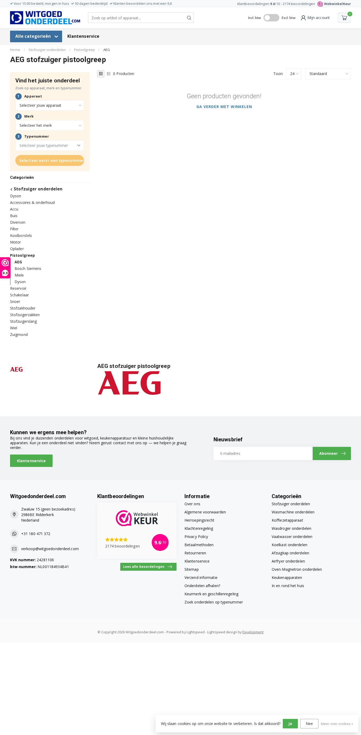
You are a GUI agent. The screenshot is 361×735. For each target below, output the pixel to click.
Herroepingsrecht (199, 520)
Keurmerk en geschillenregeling (211, 593)
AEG (106, 49)
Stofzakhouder (22, 308)
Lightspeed (196, 632)
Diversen (17, 222)
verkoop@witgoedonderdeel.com (50, 548)
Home (15, 49)
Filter (14, 228)
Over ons (192, 503)
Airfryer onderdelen (288, 561)
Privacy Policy (196, 536)
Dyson (15, 195)
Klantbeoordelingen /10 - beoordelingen (294, 4)
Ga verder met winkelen (224, 106)
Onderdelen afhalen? (202, 585)
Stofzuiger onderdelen (47, 49)
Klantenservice (83, 36)
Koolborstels (21, 235)
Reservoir (18, 288)
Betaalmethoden (199, 544)
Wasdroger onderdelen (291, 528)
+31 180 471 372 (35, 533)
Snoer (15, 301)
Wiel (13, 327)
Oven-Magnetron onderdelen (297, 569)
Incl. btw (254, 17)
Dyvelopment (252, 632)
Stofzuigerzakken (25, 314)
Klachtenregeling (198, 528)
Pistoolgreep (84, 49)
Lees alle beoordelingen (143, 566)
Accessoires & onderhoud (32, 202)
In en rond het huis (288, 585)
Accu (14, 209)
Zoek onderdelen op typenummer (213, 602)
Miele (19, 275)
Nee (309, 723)
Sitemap (191, 569)
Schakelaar (19, 294)
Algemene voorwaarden (205, 511)
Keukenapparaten (287, 577)
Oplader (17, 248)
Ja (290, 723)
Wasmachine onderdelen (293, 511)
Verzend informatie (200, 577)
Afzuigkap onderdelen (290, 552)
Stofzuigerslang (23, 321)
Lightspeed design (222, 632)
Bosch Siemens (28, 268)
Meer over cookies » (337, 724)
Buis (13, 215)
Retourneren (195, 552)
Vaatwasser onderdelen (292, 536)
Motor (15, 242)
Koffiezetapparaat (287, 520)
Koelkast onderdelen (289, 544)
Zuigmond (19, 334)
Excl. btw (288, 17)
